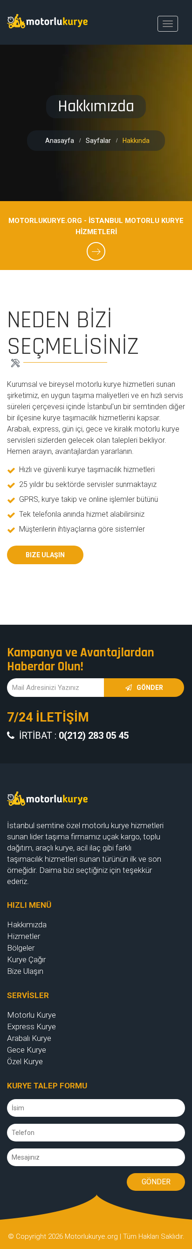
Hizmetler (23, 936)
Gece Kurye (26, 1049)
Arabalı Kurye (29, 1038)
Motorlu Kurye (31, 1014)
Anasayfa (59, 140)
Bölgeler (20, 947)
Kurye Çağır (26, 959)
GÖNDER (156, 1181)
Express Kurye (31, 1026)
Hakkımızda (27, 924)
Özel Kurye (25, 1061)
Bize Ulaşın (45, 555)
